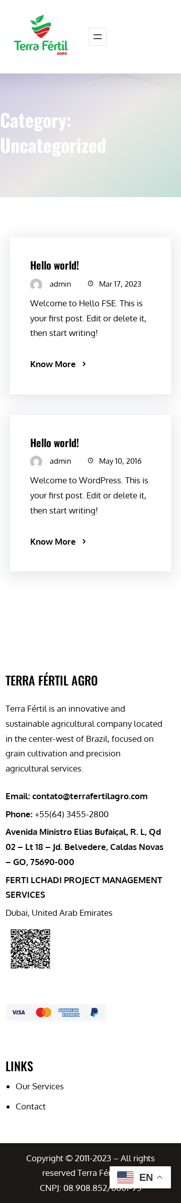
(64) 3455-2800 (79, 814)
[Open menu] (97, 37)
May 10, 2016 (120, 461)
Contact (31, 1106)
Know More (53, 364)
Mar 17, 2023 (120, 284)
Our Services (40, 1086)
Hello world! (54, 264)
